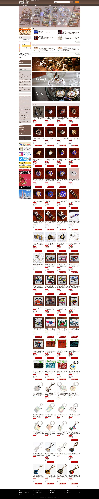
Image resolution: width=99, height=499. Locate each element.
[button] (74, 5)
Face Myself (50, 497)
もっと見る (77, 41)
